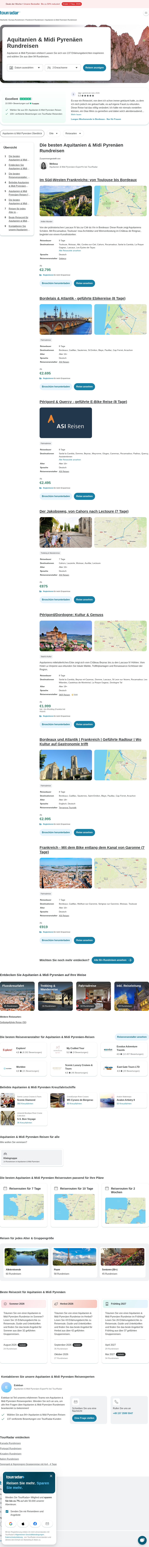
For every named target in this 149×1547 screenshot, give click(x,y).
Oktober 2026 (61, 1354)
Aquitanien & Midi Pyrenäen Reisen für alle (19, 193)
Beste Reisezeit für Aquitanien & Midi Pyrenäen (18, 219)
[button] (94, 275)
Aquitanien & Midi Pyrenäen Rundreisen (61, 20)
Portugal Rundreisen (10, 1448)
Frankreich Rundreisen (35, 20)
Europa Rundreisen (16, 20)
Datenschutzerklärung (14, 1537)
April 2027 (110, 1345)
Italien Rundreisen (9, 1459)
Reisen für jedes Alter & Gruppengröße (17, 210)
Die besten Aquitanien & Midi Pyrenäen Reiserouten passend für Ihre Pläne (18, 202)
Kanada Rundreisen (10, 1443)
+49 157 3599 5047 (123, 1413)
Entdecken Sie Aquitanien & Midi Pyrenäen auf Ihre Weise (18, 167)
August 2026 (10, 1345)
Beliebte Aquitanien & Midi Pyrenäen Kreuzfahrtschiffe (19, 184)
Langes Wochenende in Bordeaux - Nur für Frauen (96, 119)
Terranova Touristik (67, 807)
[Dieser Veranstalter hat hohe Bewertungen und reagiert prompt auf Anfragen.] (75, 694)
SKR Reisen (64, 695)
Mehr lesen (76, 114)
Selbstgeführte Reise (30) (13, 1022)
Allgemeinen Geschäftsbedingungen (30, 1535)
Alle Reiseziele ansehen (70, 250)
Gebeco (62, 258)
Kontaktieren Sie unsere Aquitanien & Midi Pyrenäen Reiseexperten (19, 228)
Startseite (3, 20)
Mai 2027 (110, 1354)
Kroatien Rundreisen (10, 1454)
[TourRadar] (10, 12)
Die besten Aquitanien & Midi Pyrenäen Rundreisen (18, 158)
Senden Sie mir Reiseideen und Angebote (27, 1513)
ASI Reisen (64, 362)
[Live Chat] (142, 1540)
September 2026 (62, 1345)
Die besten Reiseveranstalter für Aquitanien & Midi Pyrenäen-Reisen (19, 176)
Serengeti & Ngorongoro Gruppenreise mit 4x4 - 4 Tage (28, 1464)
